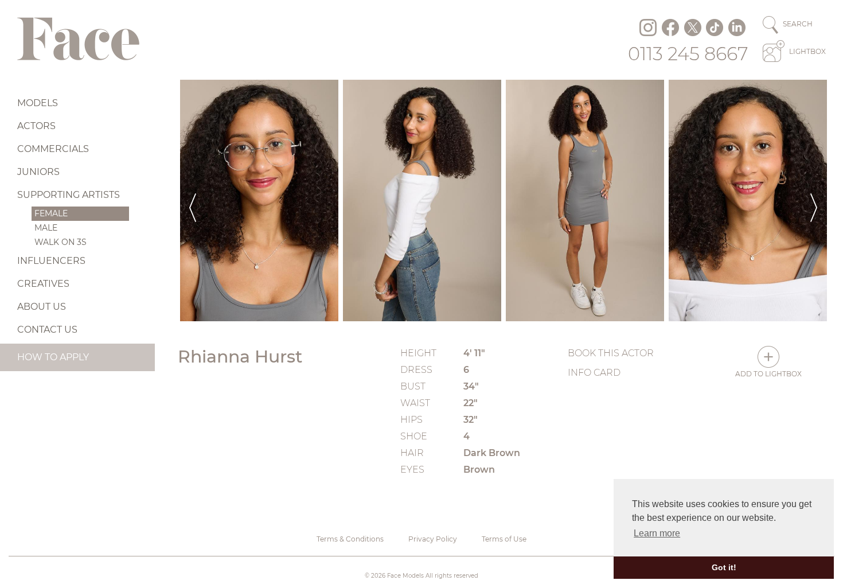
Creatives (43, 283)
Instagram (648, 27)
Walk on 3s (60, 242)
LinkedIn (737, 27)
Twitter (692, 27)
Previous (193, 200)
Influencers (51, 260)
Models (37, 103)
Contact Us (47, 329)
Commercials (53, 148)
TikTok (714, 27)
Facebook (670, 27)
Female (51, 213)
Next (814, 200)
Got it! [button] (724, 567)
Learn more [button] (657, 533)
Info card (594, 372)
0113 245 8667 (688, 53)
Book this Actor (611, 353)
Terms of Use (504, 539)
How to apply (53, 357)
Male (45, 228)
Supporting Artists (68, 194)
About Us (41, 306)
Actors (36, 125)
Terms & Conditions (350, 539)
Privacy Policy (432, 539)
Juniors (38, 171)
